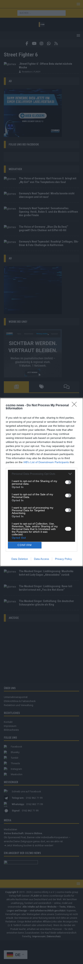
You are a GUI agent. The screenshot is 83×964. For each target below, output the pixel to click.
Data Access (41, 558)
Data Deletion (19, 558)
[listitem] (41, 474)
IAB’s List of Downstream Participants (46, 462)
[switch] (68, 482)
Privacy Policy (63, 558)
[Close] (75, 405)
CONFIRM (25, 545)
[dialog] (41, 482)
